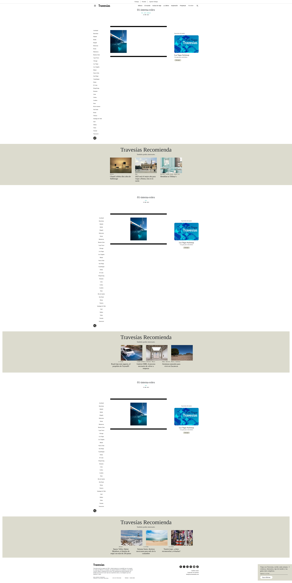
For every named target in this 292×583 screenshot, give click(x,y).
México (140, 5)
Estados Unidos (169, 174)
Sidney (95, 124)
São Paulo (95, 109)
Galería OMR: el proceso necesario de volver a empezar (146, 366)
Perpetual (183, 5)
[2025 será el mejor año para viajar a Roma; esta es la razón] (146, 165)
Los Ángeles (96, 67)
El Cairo (95, 85)
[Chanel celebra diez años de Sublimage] (121, 165)
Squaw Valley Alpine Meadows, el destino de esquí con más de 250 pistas (121, 551)
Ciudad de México (141, 361)
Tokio (94, 127)
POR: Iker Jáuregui (146, 13)
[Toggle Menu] (95, 5)
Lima (94, 94)
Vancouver (95, 133)
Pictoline (144, 1)
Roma (94, 112)
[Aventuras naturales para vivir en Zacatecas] (171, 353)
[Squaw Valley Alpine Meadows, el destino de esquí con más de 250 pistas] (121, 538)
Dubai (94, 82)
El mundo (147, 5)
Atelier (112, 174)
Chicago (95, 61)
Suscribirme (266, 577)
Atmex (163, 361)
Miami (94, 70)
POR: (146, 200)
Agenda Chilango (153, 1)
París (94, 103)
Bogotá (95, 42)
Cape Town (96, 57)
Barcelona (95, 33)
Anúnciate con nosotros (193, 572)
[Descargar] (186, 44)
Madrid (95, 36)
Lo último (166, 5)
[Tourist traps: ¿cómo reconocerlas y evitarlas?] (171, 538)
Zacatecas (177, 361)
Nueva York (96, 73)
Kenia (94, 48)
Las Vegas (95, 64)
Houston (95, 91)
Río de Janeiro (96, 106)
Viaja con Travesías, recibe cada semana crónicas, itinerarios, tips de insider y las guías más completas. (274, 569)
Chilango (136, 1)
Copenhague (96, 79)
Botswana (95, 45)
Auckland (95, 30)
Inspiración (174, 5)
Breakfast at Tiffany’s (168, 176)
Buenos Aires (96, 54)
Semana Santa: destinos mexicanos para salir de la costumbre (146, 551)
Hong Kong (96, 88)
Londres (95, 100)
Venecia (95, 115)
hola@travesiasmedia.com (192, 574)
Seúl (94, 121)
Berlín (94, 39)
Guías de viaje (156, 5)
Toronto (95, 130)
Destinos (162, 174)
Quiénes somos (195, 570)
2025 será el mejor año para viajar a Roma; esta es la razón (145, 178)
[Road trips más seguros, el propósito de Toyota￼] (121, 353)
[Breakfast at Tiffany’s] (171, 165)
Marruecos (95, 51)
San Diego (95, 76)
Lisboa (95, 97)
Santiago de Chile (97, 118)
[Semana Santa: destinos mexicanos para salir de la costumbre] (146, 538)
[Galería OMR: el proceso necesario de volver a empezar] (146, 353)
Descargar (178, 60)
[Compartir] (94, 138)
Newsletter (190, 5)
